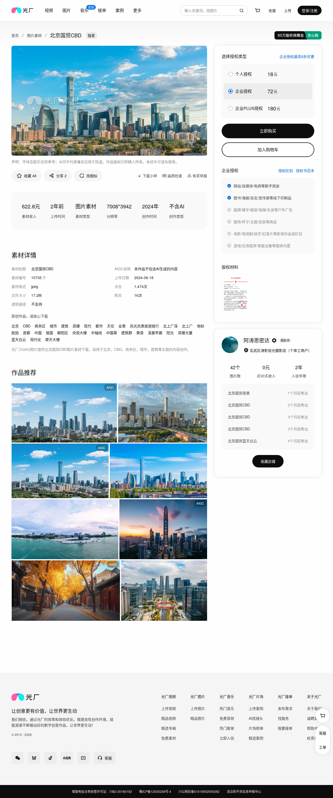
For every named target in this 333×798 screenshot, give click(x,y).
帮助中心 (314, 728)
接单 (102, 10)
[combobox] (214, 10)
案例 (120, 10)
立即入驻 (227, 738)
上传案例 (256, 708)
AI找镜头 (256, 718)
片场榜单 (256, 728)
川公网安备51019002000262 (199, 791)
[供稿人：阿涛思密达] (230, 345)
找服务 (283, 718)
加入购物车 (268, 150)
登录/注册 (309, 10)
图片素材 (34, 35)
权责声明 (314, 738)
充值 (272, 10)
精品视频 (168, 718)
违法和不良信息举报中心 (244, 791)
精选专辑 (168, 728)
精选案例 (256, 738)
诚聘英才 (314, 718)
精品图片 (197, 718)
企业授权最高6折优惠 (296, 56)
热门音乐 (227, 708)
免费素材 (168, 738)
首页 (15, 35)
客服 (322, 733)
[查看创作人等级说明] (274, 340)
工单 (322, 747)
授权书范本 (305, 170)
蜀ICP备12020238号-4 (155, 791)
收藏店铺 (268, 461)
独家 (91, 35)
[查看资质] (246, 350)
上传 (287, 10)
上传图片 (197, 708)
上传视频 (168, 708)
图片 (66, 10)
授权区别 (285, 170)
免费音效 (227, 718)
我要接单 (285, 728)
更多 (137, 10)
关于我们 (314, 708)
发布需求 (285, 708)
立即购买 (268, 131)
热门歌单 (227, 728)
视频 (49, 10)
